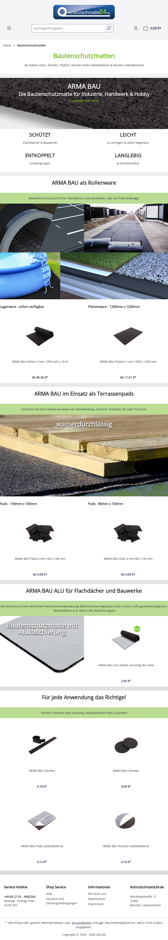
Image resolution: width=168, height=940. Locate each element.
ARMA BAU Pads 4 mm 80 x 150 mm (128, 559)
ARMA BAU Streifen (42, 771)
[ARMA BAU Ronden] (126, 745)
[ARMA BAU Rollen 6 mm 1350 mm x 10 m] (41, 336)
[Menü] (9, 28)
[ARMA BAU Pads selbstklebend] (42, 820)
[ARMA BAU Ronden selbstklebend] (126, 820)
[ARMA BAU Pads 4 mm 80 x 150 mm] (128, 533)
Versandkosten (82, 923)
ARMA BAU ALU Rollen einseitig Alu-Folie (126, 665)
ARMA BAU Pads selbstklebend (42, 846)
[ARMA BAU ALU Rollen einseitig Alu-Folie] (126, 639)
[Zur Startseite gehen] (84, 12)
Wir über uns (97, 894)
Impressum (96, 904)
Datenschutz (96, 899)
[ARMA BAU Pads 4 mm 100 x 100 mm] (40, 533)
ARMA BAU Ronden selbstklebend (126, 846)
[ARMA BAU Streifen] (42, 745)
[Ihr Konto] (136, 28)
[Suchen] (109, 28)
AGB (49, 894)
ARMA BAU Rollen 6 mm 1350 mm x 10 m (41, 361)
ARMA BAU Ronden (126, 771)
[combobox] (68, 28)
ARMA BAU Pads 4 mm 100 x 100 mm (40, 559)
